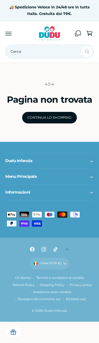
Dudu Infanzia (55, 311)
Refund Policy (23, 285)
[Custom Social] (67, 249)
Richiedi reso (76, 299)
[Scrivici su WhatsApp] (78, 33)
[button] (8, 33)
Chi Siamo (23, 278)
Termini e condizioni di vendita (60, 278)
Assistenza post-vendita (52, 292)
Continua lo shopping (49, 117)
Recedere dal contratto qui (39, 299)
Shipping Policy (52, 285)
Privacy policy (81, 285)
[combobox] (49, 51)
